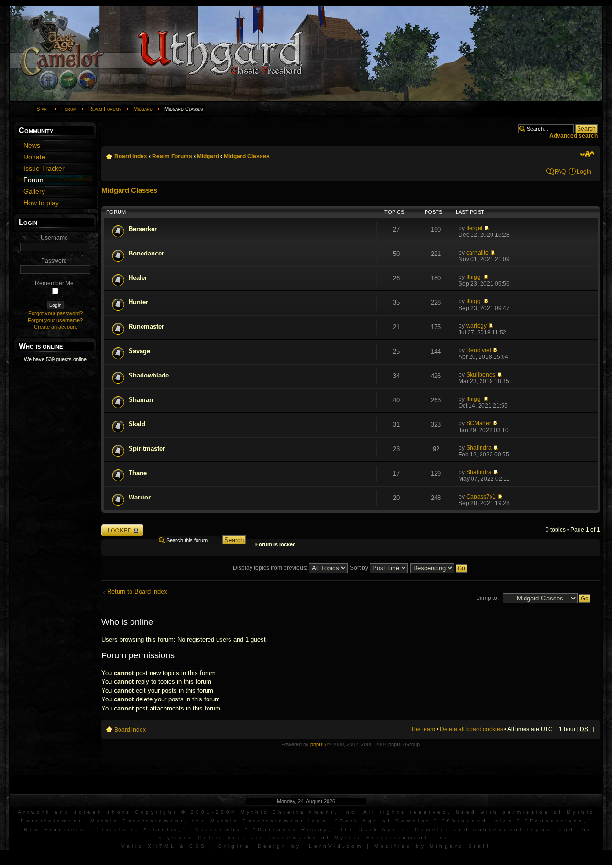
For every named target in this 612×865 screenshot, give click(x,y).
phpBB (318, 744)
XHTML (162, 846)
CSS (198, 846)
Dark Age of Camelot (384, 820)
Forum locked (119, 527)
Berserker (143, 229)
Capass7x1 (481, 496)
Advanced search (573, 136)
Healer (138, 277)
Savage (139, 351)
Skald (137, 424)
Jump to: (488, 598)
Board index (130, 156)
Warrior (140, 497)
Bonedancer (146, 253)
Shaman (141, 399)
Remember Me (54, 283)
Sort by (360, 568)
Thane (138, 473)
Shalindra (479, 447)
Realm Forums (104, 108)
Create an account (55, 327)
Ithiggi (474, 277)
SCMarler (478, 423)
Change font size (587, 154)
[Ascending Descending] (439, 568)
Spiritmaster (147, 448)
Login (584, 171)
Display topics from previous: (271, 568)
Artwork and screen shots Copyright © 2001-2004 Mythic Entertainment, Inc (187, 812)
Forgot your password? (55, 313)
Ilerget (474, 228)
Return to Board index (137, 591)
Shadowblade (149, 375)
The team (423, 729)
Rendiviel (478, 350)
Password (54, 260)
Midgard (143, 108)
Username (54, 237)
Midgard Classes (247, 156)
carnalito (477, 252)
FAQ (560, 171)
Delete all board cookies (471, 729)
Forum (68, 108)
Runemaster (146, 326)
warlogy (476, 325)
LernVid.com (336, 846)
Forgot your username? (55, 320)
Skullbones (480, 374)
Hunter (138, 302)
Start (42, 108)
